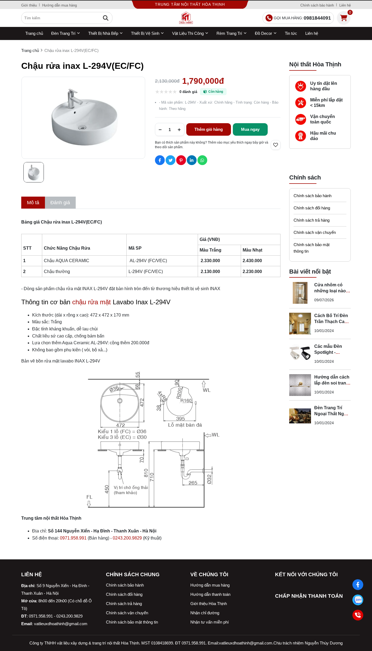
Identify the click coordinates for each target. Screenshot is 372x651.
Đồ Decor (263, 33)
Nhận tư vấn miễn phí (209, 622)
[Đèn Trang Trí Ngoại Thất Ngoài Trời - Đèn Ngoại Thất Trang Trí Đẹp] (300, 416)
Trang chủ (34, 33)
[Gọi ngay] (358, 615)
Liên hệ (345, 5)
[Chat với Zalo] (358, 600)
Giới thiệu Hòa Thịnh (208, 603)
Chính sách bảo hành (317, 5)
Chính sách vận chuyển (315, 232)
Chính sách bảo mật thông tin (312, 247)
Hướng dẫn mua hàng (59, 5)
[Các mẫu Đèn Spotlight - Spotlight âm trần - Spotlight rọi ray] (300, 354)
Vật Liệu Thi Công (188, 33)
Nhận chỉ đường (204, 612)
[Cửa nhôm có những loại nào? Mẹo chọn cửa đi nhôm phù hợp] (300, 293)
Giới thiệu (29, 5)
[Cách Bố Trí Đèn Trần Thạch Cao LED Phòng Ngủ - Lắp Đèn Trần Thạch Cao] (300, 323)
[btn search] (105, 18)
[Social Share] (160, 160)
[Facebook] (358, 585)
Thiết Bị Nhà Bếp (103, 33)
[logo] (186, 18)
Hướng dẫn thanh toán (210, 594)
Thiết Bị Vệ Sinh (145, 33)
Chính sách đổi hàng (312, 208)
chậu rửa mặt (91, 302)
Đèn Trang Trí (63, 33)
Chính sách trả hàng (312, 220)
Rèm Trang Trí (229, 33)
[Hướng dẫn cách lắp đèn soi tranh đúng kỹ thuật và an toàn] (300, 385)
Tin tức (291, 33)
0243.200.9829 (127, 538)
